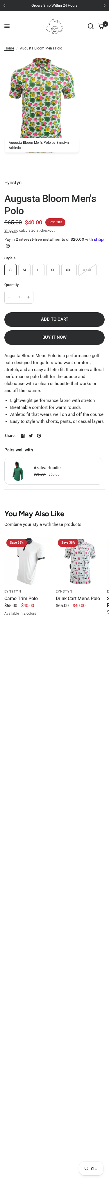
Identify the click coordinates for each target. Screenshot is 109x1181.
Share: (10, 435)
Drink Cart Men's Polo (78, 598)
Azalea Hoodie (47, 467)
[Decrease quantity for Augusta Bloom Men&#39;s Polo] (9, 297)
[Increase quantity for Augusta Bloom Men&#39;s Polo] (28, 297)
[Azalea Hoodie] (18, 471)
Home (9, 48)
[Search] (91, 26)
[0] (100, 26)
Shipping (11, 230)
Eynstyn (12, 591)
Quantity (11, 285)
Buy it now (54, 337)
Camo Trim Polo (21, 598)
